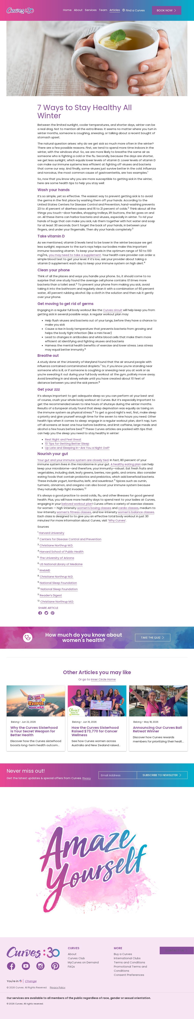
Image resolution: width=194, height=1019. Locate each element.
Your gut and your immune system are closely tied (73, 460)
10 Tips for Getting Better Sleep (67, 444)
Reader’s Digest (51, 595)
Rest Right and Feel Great (63, 439)
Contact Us (175, 950)
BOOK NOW (165, 10)
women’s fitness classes (74, 512)
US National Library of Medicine (61, 564)
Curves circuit (112, 310)
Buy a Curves (123, 954)
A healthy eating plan (126, 464)
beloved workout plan (77, 504)
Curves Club (76, 958)
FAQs (71, 966)
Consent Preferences (129, 975)
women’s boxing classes (94, 508)
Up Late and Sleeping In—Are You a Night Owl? (77, 448)
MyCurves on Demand (83, 962)
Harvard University (51, 533)
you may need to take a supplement (75, 255)
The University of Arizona (57, 558)
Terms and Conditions (129, 962)
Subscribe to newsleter (160, 775)
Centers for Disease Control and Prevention (70, 539)
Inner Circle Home (103, 679)
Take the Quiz (150, 637)
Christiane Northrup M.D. (56, 545)
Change (31, 981)
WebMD (44, 570)
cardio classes (128, 508)
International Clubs (127, 958)
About (72, 954)
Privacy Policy (57, 987)
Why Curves (117, 520)
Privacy (86, 778)
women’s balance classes (136, 512)
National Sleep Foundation (58, 583)
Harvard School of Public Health (62, 552)
